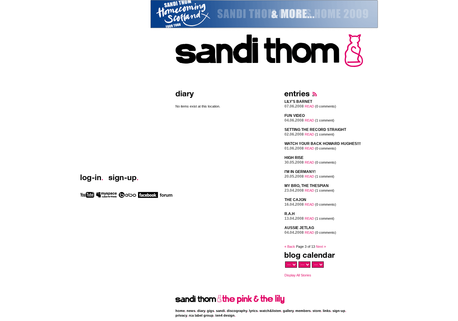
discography (237, 311)
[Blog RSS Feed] (314, 98)
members (303, 311)
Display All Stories (297, 275)
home (180, 311)
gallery (288, 311)
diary (201, 311)
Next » (321, 246)
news (191, 311)
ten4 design (225, 315)
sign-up (338, 311)
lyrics (253, 311)
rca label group (201, 315)
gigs (210, 311)
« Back (289, 246)
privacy (181, 315)
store (316, 311)
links (327, 311)
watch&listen (270, 311)
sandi (220, 311)
